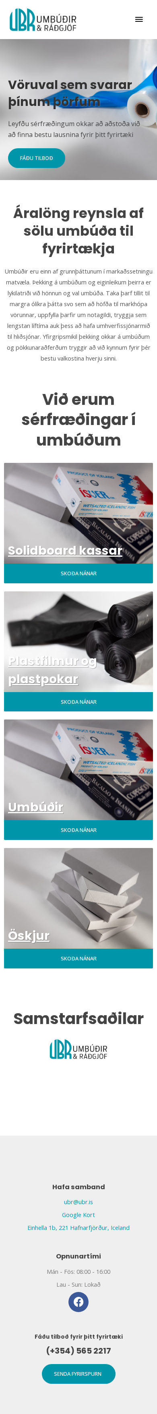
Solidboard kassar (65, 550)
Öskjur (29, 935)
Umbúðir (35, 807)
